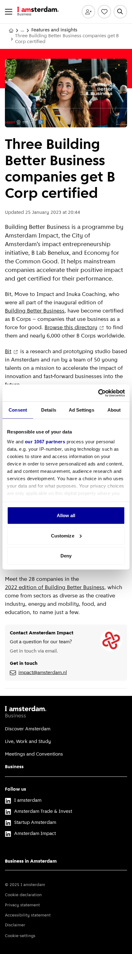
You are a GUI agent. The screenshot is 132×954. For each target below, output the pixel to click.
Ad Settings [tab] (81, 410)
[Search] (120, 11)
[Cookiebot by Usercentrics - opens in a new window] (98, 393)
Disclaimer (15, 925)
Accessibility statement (28, 915)
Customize (62, 535)
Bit (8, 352)
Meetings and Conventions (34, 754)
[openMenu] (8, 11)
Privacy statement (22, 905)
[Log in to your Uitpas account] (88, 11)
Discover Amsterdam (27, 729)
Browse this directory (71, 328)
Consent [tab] (18, 410)
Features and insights (54, 30)
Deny (66, 555)
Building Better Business (34, 311)
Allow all (66, 515)
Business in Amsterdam (31, 861)
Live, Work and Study (28, 741)
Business (14, 766)
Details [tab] (48, 410)
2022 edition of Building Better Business (54, 588)
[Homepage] (11, 30)
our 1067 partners (45, 441)
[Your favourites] (104, 11)
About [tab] (114, 410)
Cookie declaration (23, 895)
